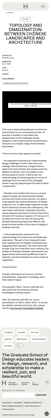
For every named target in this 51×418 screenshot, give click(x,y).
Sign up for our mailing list (13, 390)
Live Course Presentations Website (26, 308)
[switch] (19, 345)
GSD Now (8, 346)
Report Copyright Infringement (12, 406)
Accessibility (18, 402)
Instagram (22, 339)
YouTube (35, 333)
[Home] (20, 383)
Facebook (8, 333)
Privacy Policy (6, 402)
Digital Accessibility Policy (32, 402)
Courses (9, 12)
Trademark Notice (8, 409)
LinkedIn (8, 339)
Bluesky (22, 333)
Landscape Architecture (15, 83)
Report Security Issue (32, 406)
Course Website (8, 78)
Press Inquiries (39, 339)
